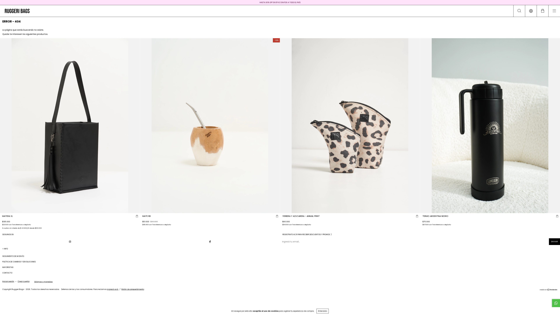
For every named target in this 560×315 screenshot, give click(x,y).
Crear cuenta (23, 281)
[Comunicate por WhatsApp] (556, 303)
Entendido (322, 311)
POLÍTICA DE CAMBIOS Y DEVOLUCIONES (19, 261)
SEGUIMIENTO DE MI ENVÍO (13, 256)
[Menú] (554, 11)
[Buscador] (519, 11)
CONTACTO (7, 273)
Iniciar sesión (8, 281)
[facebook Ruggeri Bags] (210, 241)
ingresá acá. (113, 289)
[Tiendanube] (548, 289)
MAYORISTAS (7, 267)
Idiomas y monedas (43, 281)
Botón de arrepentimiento (132, 289)
